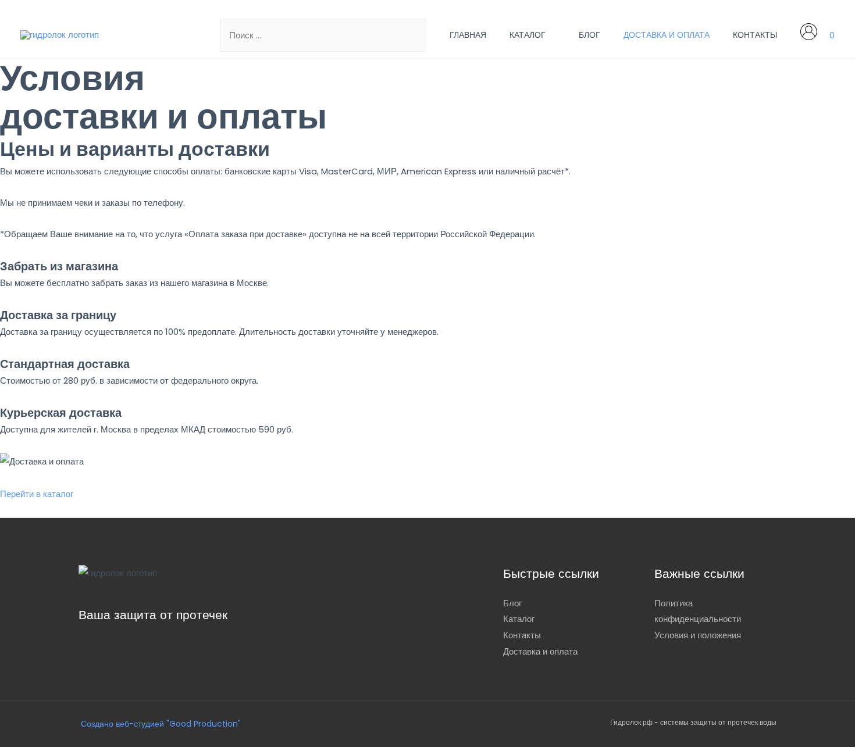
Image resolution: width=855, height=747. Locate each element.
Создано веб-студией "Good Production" (160, 724)
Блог (589, 35)
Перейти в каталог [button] (36, 494)
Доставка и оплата (667, 35)
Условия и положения (697, 635)
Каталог (528, 35)
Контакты (755, 35)
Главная (468, 35)
